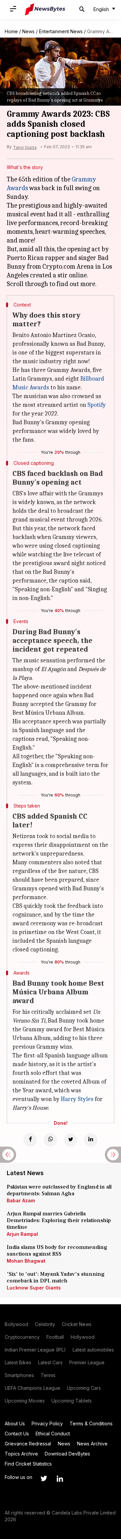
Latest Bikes (18, 1362)
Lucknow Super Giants (34, 1287)
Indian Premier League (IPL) (35, 1350)
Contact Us (17, 1433)
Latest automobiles (93, 1350)
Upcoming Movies (25, 1401)
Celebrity (45, 1324)
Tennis (48, 1375)
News (28, 31)
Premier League (87, 1362)
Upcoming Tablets (71, 1401)
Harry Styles (77, 1099)
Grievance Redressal (28, 1443)
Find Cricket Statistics (28, 1464)
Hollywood (82, 1337)
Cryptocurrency (22, 1337)
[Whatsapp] (50, 1140)
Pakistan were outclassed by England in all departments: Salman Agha (59, 1190)
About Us (15, 1423)
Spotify (96, 404)
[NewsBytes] (45, 9)
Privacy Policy (47, 1423)
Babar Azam (21, 1200)
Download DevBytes (67, 1453)
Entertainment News (61, 31)
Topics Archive (21, 1453)
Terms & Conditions (91, 1423)
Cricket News (76, 1324)
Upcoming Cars (84, 1388)
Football (55, 1337)
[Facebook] (30, 1140)
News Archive (92, 1443)
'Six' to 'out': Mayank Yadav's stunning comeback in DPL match (56, 1277)
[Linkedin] (90, 1140)
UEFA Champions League (32, 1388)
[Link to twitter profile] (44, 1478)
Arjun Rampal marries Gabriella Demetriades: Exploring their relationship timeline (59, 1220)
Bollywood (16, 1324)
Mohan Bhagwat (26, 1261)
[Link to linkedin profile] (60, 1478)
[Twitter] (70, 1140)
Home (11, 31)
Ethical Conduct (53, 1433)
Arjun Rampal (22, 1234)
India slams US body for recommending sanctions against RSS (57, 1250)
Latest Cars (50, 1362)
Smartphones (19, 1375)
